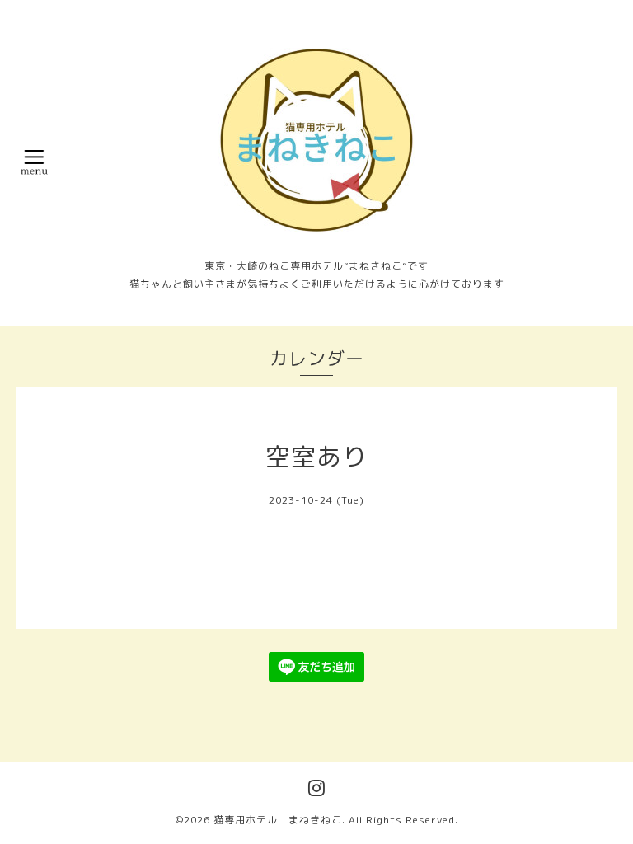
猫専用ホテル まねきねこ (277, 820)
